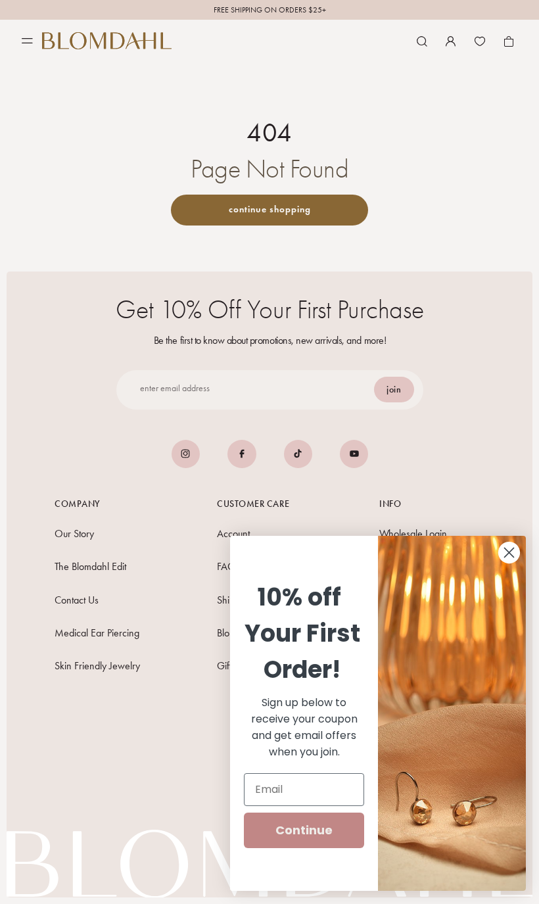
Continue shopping (270, 209)
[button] (422, 41)
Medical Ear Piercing (97, 633)
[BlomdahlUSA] (107, 40)
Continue (304, 830)
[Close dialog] (509, 552)
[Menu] (27, 41)
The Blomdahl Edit (90, 566)
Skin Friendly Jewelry (97, 665)
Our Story (74, 533)
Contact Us (77, 600)
